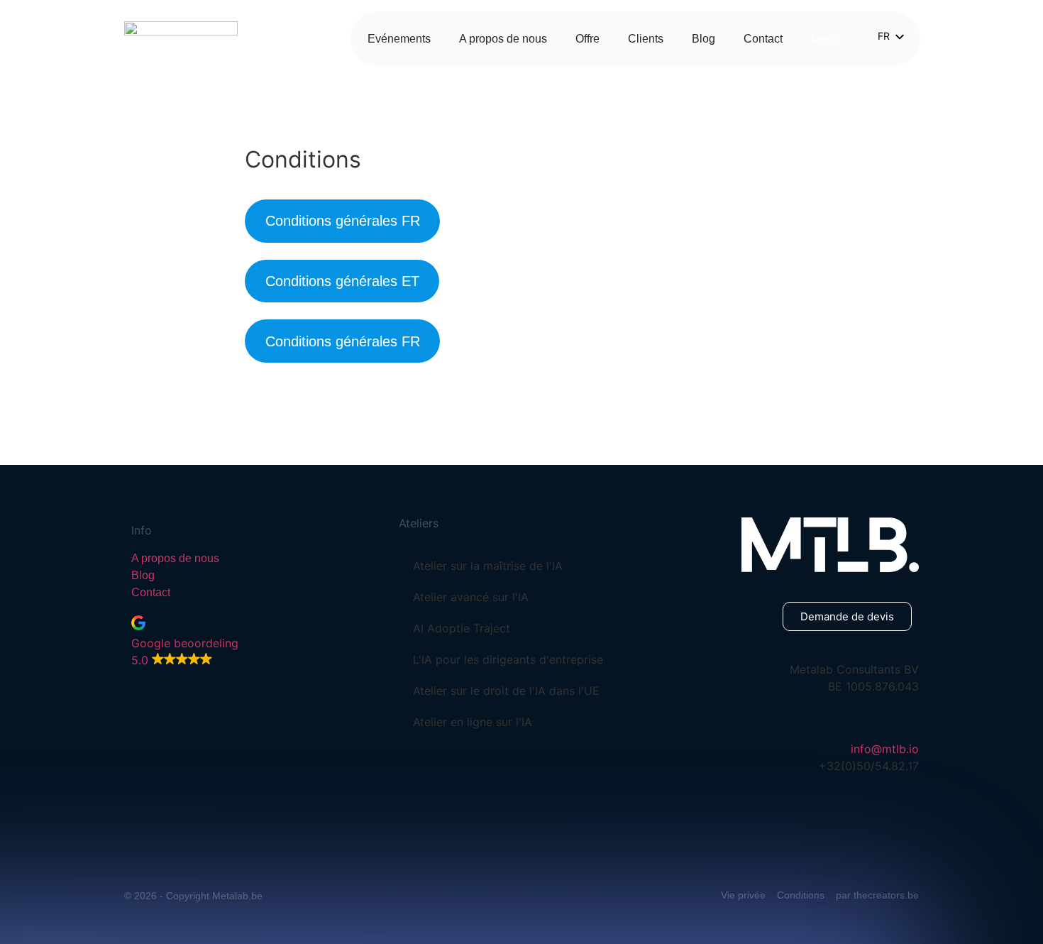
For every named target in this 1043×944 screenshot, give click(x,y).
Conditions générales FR (342, 221)
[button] (247, 641)
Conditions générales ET (342, 281)
